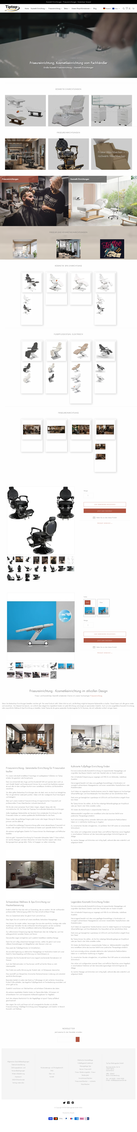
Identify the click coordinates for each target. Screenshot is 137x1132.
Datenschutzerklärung (18, 1065)
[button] (111, 8)
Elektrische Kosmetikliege (85, 1060)
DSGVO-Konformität (18, 1080)
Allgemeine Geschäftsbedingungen (18, 1062)
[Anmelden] (129, 8)
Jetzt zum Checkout (104, 511)
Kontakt (52, 1077)
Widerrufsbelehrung (18, 1074)
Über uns (52, 1074)
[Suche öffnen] (124, 9)
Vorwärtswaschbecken (85, 1078)
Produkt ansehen (104, 523)
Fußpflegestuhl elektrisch (85, 1063)
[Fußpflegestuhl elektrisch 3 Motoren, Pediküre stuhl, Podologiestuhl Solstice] (56, 351)
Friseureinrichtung (96, 696)
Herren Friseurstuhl (85, 1069)
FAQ (51, 1071)
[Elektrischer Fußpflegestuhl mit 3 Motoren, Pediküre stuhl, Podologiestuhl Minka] (31, 282)
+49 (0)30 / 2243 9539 (116, 1079)
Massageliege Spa (85, 1066)
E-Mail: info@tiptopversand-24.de (116, 1080)
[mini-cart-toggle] (133, 8)
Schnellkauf (26, 320)
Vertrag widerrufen (18, 1083)
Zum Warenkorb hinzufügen (104, 634)
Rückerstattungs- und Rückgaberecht (52, 1068)
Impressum (18, 1077)
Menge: (86, 491)
